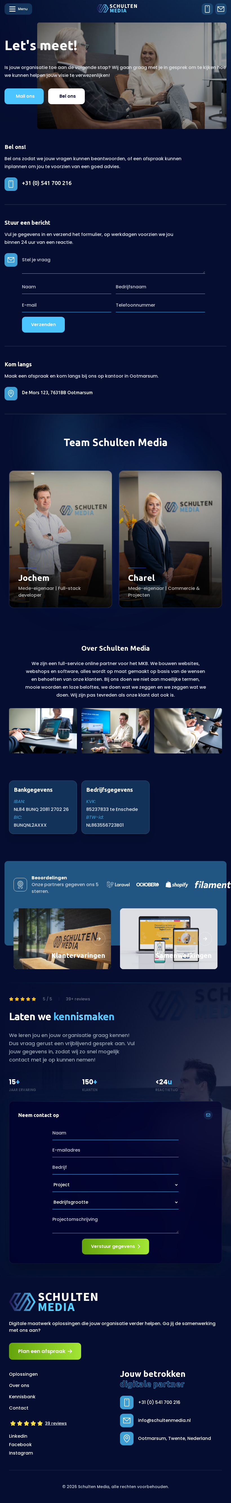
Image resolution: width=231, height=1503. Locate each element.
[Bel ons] (207, 9)
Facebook (20, 1444)
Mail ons (25, 96)
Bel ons (67, 96)
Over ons (19, 1385)
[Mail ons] (220, 9)
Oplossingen (23, 1374)
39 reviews (56, 1423)
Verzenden (43, 324)
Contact (18, 1408)
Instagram (21, 1453)
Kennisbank (22, 1396)
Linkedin (18, 1436)
